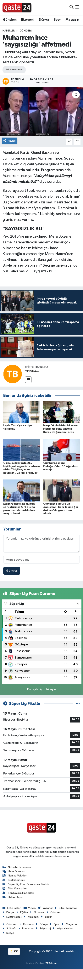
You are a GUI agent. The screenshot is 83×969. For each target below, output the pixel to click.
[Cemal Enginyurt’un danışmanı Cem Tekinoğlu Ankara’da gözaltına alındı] (61, 490)
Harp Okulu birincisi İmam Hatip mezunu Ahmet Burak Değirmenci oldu (60, 429)
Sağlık (48, 916)
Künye (10, 933)
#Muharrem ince (13, 69)
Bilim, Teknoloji (68, 908)
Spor (57, 19)
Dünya (44, 19)
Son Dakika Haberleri (21, 893)
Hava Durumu (16, 871)
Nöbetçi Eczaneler (19, 867)
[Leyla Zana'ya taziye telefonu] (21, 412)
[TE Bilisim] (12, 374)
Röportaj (45, 928)
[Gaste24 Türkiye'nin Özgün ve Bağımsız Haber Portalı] (17, 7)
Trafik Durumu (16, 880)
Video (32, 908)
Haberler (9, 30)
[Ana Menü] (77, 7)
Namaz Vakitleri (17, 875)
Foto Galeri (14, 908)
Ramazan (28, 928)
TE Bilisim (32, 371)
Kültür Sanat (14, 916)
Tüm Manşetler (17, 888)
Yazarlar (48, 908)
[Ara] (71, 7)
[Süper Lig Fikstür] (78, 703)
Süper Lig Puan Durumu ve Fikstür (28, 884)
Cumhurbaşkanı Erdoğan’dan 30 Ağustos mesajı (60, 466)
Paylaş (12, 140)
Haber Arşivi (15, 897)
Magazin (72, 19)
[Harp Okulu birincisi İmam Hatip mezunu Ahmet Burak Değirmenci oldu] (61, 412)
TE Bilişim (51, 963)
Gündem (9, 19)
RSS (15, 951)
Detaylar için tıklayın (41, 689)
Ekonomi (27, 19)
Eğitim (24, 912)
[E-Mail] (28, 380)
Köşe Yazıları (65, 928)
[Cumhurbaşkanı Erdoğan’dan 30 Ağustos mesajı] (61, 449)
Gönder (11, 570)
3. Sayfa (11, 928)
